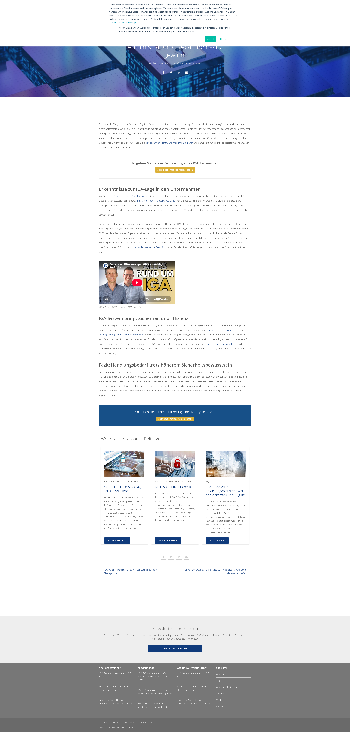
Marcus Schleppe (193, 63)
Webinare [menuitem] (220, 674)
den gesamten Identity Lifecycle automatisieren (169, 142)
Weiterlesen (217, 540)
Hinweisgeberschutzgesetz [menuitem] (151, 722)
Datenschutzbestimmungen (123, 22)
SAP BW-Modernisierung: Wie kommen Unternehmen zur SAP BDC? (153, 676)
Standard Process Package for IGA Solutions (123, 488)
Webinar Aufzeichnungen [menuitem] (228, 687)
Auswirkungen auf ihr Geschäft (150, 247)
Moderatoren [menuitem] (222, 699)
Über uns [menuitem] (220, 693)
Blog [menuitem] (218, 680)
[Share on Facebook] (163, 72)
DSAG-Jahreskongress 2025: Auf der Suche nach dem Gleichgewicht (130, 571)
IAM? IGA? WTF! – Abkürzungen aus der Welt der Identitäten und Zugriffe (226, 490)
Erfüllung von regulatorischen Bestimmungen (121, 334)
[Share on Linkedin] (178, 72)
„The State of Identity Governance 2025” (155, 200)
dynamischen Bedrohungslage (220, 343)
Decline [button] (224, 39)
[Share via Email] (186, 72)
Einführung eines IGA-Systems (223, 329)
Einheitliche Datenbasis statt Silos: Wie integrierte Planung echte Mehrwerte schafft (215, 571)
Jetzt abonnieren (175, 649)
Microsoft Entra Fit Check (173, 486)
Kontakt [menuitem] (220, 706)
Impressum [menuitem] (130, 722)
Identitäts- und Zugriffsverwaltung (133, 196)
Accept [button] (210, 39)
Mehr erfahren (117, 540)
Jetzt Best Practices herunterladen (175, 170)
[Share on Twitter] (171, 72)
